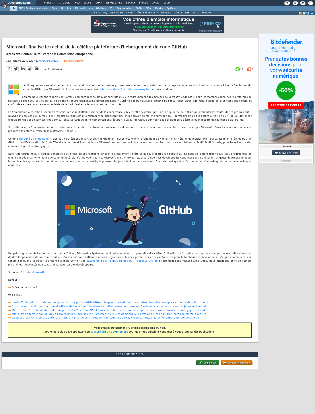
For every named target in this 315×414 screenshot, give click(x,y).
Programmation (124, 8)
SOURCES (166, 12)
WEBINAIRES (116, 12)
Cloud (54, 8)
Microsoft (80, 8)
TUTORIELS (94, 12)
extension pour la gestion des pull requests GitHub (122, 261)
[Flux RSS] (300, 13)
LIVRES (130, 12)
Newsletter (114, 2)
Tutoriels (64, 2)
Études (143, 2)
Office (148, 8)
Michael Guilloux (49, 61)
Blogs (87, 2)
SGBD (139, 8)
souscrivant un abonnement (109, 332)
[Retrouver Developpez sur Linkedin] (311, 13)
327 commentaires (73, 61)
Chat (98, 2)
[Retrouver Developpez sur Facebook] (307, 13)
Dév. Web (101, 8)
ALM (69, 8)
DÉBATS (178, 12)
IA (62, 8)
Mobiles (159, 8)
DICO (196, 12)
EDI (111, 8)
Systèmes (171, 8)
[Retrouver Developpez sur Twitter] (304, 13)
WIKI (187, 12)
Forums (49, 2)
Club (166, 2)
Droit (156, 2)
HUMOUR (206, 12)
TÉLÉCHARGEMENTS (147, 12)
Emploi (130, 2)
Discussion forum (288, 152)
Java (90, 8)
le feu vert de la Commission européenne (126, 89)
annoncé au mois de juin (35, 139)
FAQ (77, 2)
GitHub (25, 272)
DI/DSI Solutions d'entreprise (33, 8)
